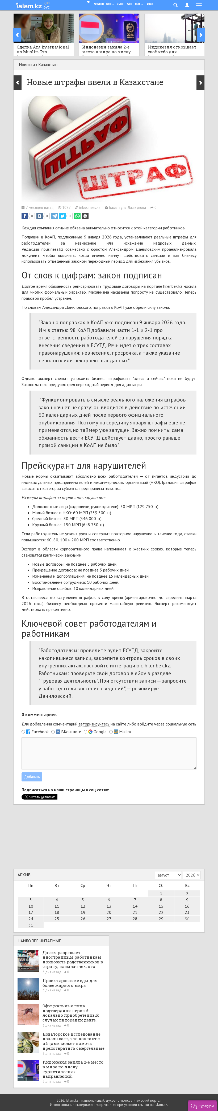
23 (187, 912)
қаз (47, 2)
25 (56, 918)
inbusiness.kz (52, 249)
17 (30, 912)
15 (161, 906)
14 (135, 906)
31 (30, 925)
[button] (202, 1105)
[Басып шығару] (85, 216)
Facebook (40, 731)
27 (109, 918)
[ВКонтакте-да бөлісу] (39, 216)
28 (135, 918)
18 (56, 912)
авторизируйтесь (94, 724)
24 (30, 918)
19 (83, 912)
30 (187, 918)
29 (161, 918)
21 (135, 912)
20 (109, 912)
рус (46, 7)
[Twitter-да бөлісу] (62, 216)
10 (30, 906)
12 (83, 906)
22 (161, 912)
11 (56, 906)
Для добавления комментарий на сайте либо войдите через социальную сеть (109, 724)
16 (187, 906)
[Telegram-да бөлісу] (54, 216)
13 (109, 906)
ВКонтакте (71, 731)
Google (100, 731)
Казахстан (47, 64)
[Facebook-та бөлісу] (25, 216)
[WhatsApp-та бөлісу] (77, 216)
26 (83, 918)
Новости (27, 64)
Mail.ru (125, 731)
